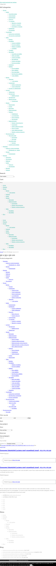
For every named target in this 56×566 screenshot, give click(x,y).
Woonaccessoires (10, 133)
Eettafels (11, 66)
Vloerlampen (15, 101)
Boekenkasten (12, 17)
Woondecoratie (12, 135)
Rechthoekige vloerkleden (15, 395)
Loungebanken (15, 295)
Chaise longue (15, 290)
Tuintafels (11, 50)
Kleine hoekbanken (16, 294)
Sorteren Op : (3, 443)
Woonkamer (9, 159)
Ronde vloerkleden (13, 397)
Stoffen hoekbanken (16, 84)
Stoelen (7, 103)
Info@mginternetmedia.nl (15, 495)
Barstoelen (11, 108)
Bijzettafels (11, 41)
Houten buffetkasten (16, 308)
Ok (31, 565)
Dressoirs (11, 19)
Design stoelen (15, 128)
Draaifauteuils (15, 113)
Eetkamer (8, 161)
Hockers (11, 286)
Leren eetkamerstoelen (17, 130)
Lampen (8, 90)
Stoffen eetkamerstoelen (17, 126)
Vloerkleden (9, 32)
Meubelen (5, 146)
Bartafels (11, 361)
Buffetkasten (11, 28)
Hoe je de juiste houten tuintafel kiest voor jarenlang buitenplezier (18, 552)
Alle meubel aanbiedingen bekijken (8, 2)
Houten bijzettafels (16, 43)
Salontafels (11, 52)
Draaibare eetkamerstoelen (18, 341)
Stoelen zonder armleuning (18, 132)
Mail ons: (6, 495)
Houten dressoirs (16, 315)
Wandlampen (12, 97)
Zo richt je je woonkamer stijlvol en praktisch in (14, 554)
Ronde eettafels (15, 68)
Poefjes (10, 355)
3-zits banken (15, 81)
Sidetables (11, 64)
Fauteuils (11, 112)
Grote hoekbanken (16, 86)
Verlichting (8, 157)
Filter (29, 418)
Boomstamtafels (15, 72)
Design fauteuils (15, 117)
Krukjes (10, 106)
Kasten (7, 12)
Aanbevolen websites (23, 560)
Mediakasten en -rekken (14, 150)
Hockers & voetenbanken (15, 88)
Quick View (2, 447)
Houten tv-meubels (16, 24)
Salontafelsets (15, 59)
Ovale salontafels (16, 383)
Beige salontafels (16, 379)
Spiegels (14, 143)
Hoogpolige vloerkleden (14, 35)
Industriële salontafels (17, 54)
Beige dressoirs (15, 314)
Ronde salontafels (16, 63)
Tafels (7, 37)
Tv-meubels (11, 21)
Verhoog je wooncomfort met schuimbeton (13, 550)
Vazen (13, 404)
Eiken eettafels (15, 70)
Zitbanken (11, 79)
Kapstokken (14, 137)
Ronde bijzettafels (16, 44)
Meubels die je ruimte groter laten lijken (12, 557)
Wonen (4, 10)
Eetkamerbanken (13, 110)
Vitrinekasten (12, 30)
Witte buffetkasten (16, 310)
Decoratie (14, 139)
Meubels (5, 155)
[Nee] (32, 565)
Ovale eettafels (15, 75)
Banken (7, 77)
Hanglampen (12, 94)
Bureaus (11, 39)
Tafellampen (12, 92)
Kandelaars (14, 408)
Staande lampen (12, 99)
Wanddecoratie (12, 141)
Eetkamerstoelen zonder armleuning (20, 344)
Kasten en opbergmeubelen (12, 148)
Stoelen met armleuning (17, 123)
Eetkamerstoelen (13, 121)
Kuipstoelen (14, 124)
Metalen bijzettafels (16, 46)
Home (4, 185)
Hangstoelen (15, 119)
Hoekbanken (12, 83)
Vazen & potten (12, 403)
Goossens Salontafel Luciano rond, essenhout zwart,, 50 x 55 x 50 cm (25, 450)
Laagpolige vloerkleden (14, 34)
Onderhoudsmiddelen (14, 144)
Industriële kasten (13, 14)
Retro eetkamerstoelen (17, 346)
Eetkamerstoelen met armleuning (19, 343)
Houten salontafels (16, 61)
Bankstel (8, 168)
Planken (7, 152)
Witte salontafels (15, 55)
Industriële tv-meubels (17, 26)
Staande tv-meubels (16, 23)
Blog (4, 214)
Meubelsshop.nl (13, 560)
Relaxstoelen (12, 104)
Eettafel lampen (15, 95)
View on (2, 438)
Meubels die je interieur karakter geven (12, 555)
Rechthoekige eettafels (17, 74)
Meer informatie (16, 460)
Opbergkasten (12, 15)
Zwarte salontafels (16, 57)
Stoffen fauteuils (15, 354)
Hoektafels (14, 48)
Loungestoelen (15, 115)
